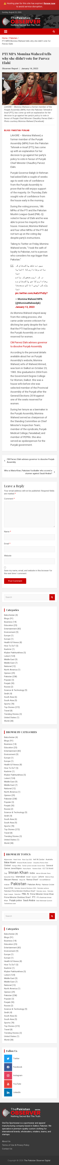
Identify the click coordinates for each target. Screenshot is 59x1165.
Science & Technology (14, 690)
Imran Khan (18, 872)
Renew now (49, 3)
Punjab (25, 130)
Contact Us (7, 1149)
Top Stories (9, 707)
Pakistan (16, 130)
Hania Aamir (27, 868)
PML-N (25, 894)
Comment (9, 498)
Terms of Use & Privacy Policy (15, 1145)
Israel (28, 877)
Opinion (7, 673)
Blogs (7, 130)
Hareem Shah (36, 868)
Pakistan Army (34, 884)
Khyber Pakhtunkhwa (13, 652)
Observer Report (10, 68)
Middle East (9, 659)
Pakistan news (41, 891)
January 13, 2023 (24, 306)
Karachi (34, 877)
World (6, 721)
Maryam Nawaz (11, 879)
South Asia (9, 697)
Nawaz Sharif (32, 879)
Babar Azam (10, 862)
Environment (9, 632)
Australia (49, 859)
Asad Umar (17, 859)
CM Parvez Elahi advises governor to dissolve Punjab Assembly (30, 460)
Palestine (17, 894)
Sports (7, 704)
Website (7, 555)
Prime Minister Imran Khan (42, 894)
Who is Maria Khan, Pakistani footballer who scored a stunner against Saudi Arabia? (28, 472)
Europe (7, 635)
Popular (7, 680)
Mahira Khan (49, 877)
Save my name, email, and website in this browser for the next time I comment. (28, 572)
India (32, 873)
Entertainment (10, 628)
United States (10, 717)
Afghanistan (8, 859)
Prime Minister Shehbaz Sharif (17, 897)
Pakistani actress (43, 888)
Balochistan (9, 615)
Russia (7, 687)
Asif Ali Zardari (38, 859)
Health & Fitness (11, 642)
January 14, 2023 (29, 68)
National (8, 666)
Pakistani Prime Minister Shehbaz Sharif (19, 891)
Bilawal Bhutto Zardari (24, 863)
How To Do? (9, 646)
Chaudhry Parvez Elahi (40, 863)
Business (8, 622)
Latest (7, 656)
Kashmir (8, 649)
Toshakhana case (10, 903)
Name (7, 531)
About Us (6, 1141)
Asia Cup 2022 (27, 859)
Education (8, 625)
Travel (6, 710)
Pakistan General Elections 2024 (25, 888)
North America (10, 669)
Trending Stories (11, 714)
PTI (33, 897)
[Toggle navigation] (5, 31)
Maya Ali (22, 880)
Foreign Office (16, 866)
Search (52, 597)
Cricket (7, 865)
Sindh (6, 693)
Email (7, 543)
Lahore (41, 877)
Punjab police (15, 900)
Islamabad (20, 876)
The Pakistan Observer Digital (37, 1160)
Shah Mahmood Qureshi (44, 901)
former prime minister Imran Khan (33, 866)
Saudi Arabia (29, 900)
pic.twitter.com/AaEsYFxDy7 (31, 293)
